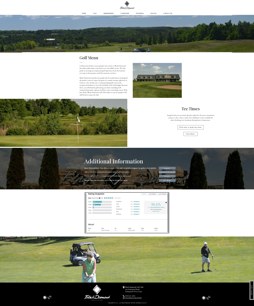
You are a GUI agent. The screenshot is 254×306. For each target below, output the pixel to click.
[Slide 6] (129, 277)
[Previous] (11, 259)
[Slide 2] (122, 277)
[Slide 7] (131, 277)
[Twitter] (41, 9)
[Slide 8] (133, 277)
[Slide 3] (124, 277)
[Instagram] (36, 9)
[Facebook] (46, 9)
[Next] (243, 259)
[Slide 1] (120, 277)
